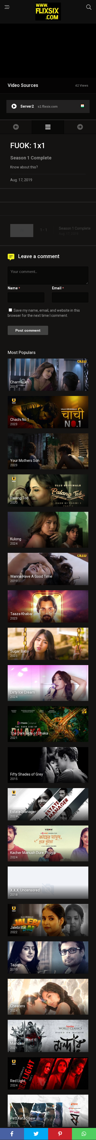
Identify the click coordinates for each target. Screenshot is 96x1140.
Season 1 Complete (75, 228)
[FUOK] (48, 127)
